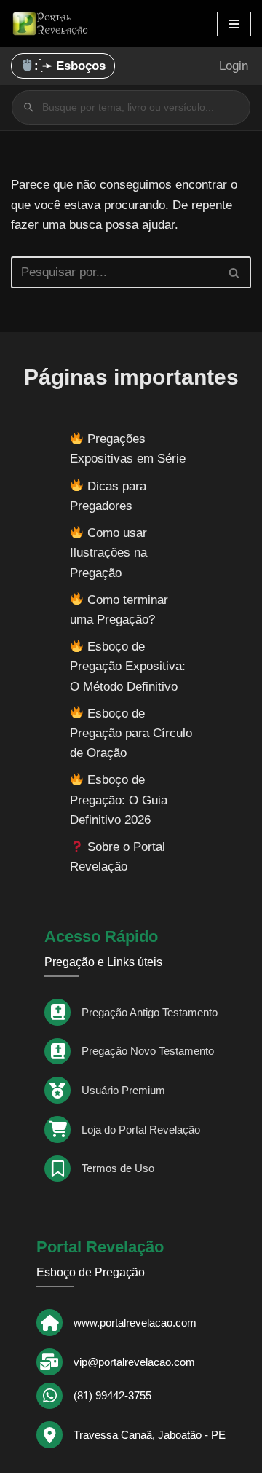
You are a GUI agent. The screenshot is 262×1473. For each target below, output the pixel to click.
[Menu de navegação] (234, 24)
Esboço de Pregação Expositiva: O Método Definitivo (128, 666)
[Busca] (234, 272)
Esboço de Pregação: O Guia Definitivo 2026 (118, 799)
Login (233, 66)
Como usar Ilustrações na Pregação (108, 552)
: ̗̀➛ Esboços (70, 66)
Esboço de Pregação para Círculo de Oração (131, 733)
